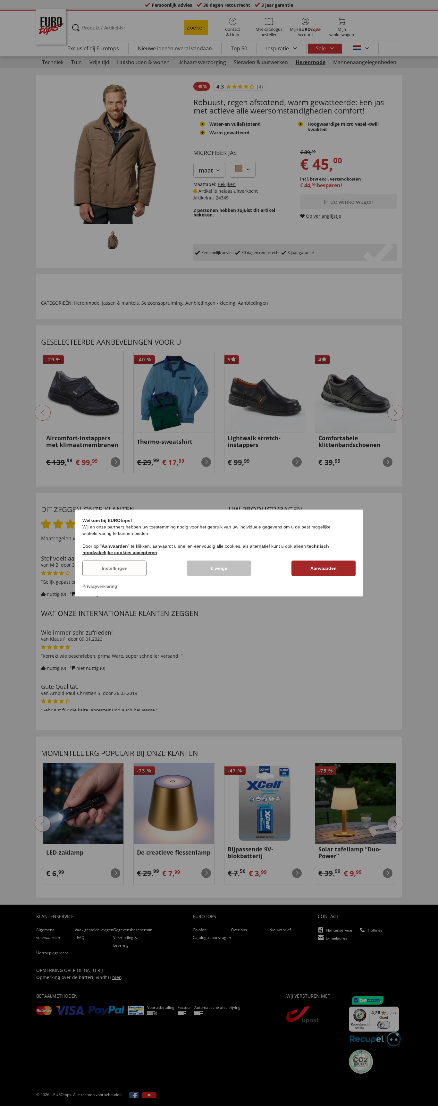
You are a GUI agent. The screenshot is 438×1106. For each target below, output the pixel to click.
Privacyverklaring (99, 586)
